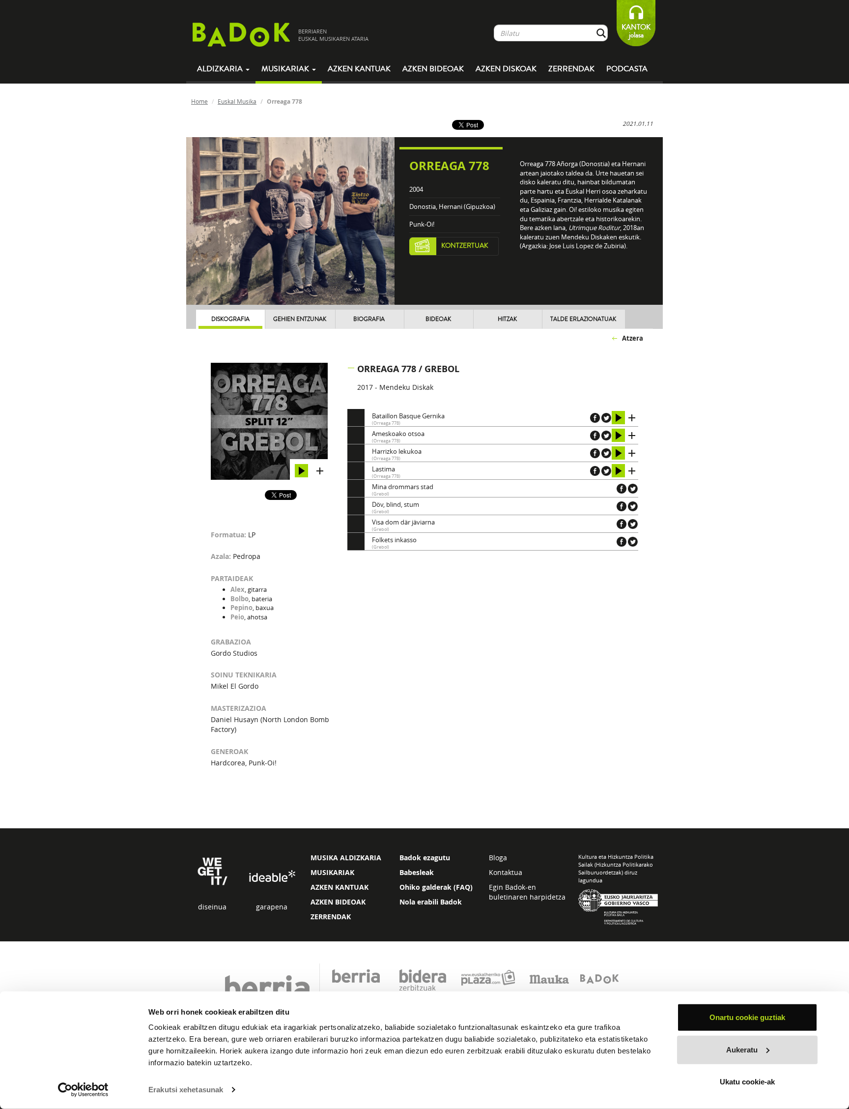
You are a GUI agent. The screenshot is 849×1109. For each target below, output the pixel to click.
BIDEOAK (438, 319)
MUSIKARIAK (332, 872)
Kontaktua (505, 872)
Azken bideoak (433, 68)
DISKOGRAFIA (230, 319)
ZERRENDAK (331, 916)
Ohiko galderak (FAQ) (436, 887)
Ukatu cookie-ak (747, 1082)
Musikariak (286, 68)
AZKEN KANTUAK (339, 887)
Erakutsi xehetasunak (185, 1089)
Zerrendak (571, 68)
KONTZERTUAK (464, 246)
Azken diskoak (506, 68)
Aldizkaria (221, 68)
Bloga (498, 857)
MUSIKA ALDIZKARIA (346, 857)
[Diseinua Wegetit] (212, 870)
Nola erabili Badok (430, 901)
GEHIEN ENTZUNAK (299, 319)
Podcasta (627, 68)
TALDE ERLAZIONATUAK (583, 319)
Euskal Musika (237, 101)
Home (199, 101)
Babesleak (416, 872)
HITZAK (507, 319)
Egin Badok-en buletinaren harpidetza (527, 892)
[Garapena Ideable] (271, 876)
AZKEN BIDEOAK (338, 901)
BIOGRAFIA (369, 319)
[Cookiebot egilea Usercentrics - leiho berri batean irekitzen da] (83, 1089)
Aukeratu (742, 1049)
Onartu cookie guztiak (747, 1017)
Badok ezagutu (424, 857)
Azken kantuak (359, 68)
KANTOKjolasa (636, 31)
